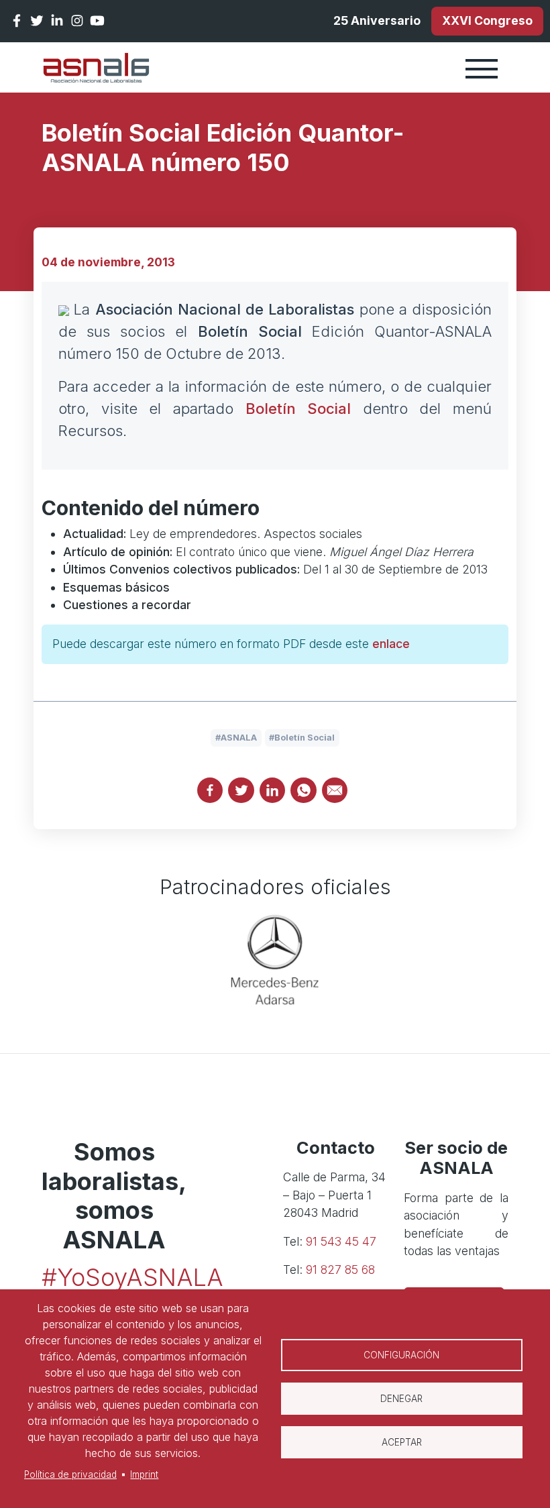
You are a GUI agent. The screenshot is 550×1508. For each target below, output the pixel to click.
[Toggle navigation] (481, 68)
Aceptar (402, 1442)
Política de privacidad (70, 1474)
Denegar (401, 1398)
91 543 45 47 (341, 1241)
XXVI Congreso (487, 20)
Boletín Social (298, 408)
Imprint (144, 1474)
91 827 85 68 (340, 1269)
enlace (391, 644)
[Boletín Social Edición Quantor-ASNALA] (63, 309)
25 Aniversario (377, 20)
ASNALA (239, 738)
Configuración (401, 1355)
